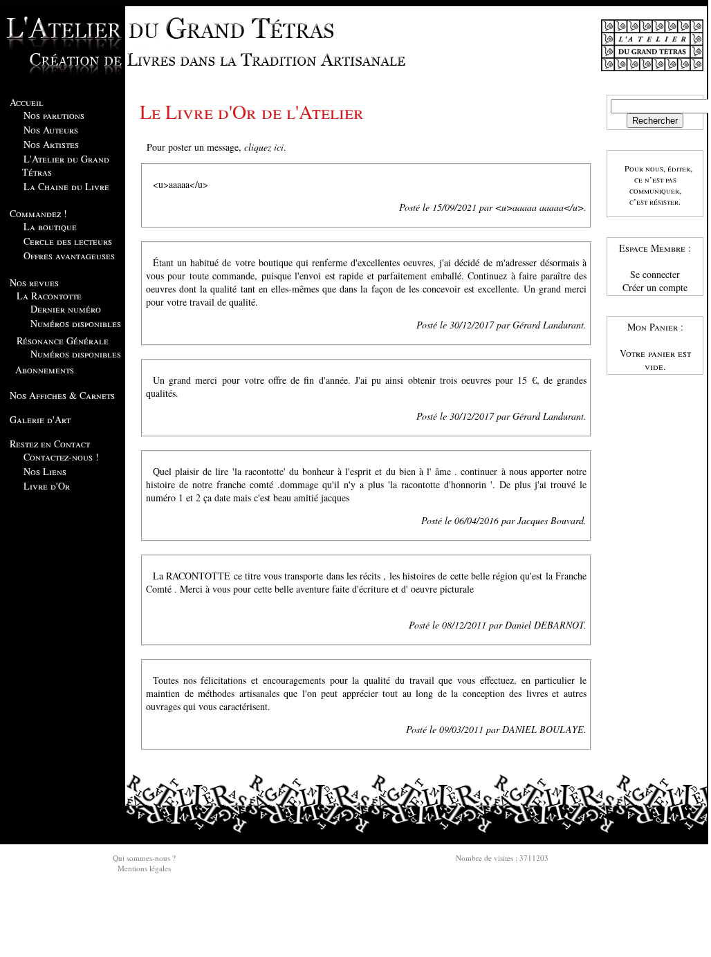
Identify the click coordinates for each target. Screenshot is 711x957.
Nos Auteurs (51, 129)
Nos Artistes (51, 144)
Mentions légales (144, 868)
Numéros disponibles (75, 323)
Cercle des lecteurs (68, 241)
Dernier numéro (65, 308)
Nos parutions (54, 115)
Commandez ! (38, 213)
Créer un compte (654, 287)
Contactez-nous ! (61, 456)
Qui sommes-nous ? (144, 858)
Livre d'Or (47, 485)
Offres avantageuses (69, 255)
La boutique (50, 226)
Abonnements (44, 369)
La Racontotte (49, 295)
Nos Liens (45, 471)
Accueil (27, 102)
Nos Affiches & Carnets (62, 395)
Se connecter (655, 274)
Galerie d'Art (40, 419)
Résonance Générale (63, 340)
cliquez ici (264, 147)
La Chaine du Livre (66, 186)
